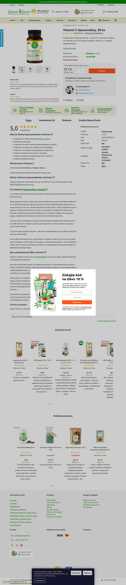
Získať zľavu (77, 302)
